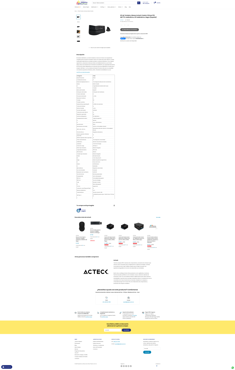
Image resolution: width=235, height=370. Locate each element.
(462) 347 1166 (116, 341)
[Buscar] (138, 3)
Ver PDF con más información (83, 72)
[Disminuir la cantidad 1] (121, 25)
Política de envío (97, 343)
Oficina (119, 7)
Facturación (77, 343)
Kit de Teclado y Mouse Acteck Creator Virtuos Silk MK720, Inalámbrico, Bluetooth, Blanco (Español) (152, 239)
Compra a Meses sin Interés (81, 356)
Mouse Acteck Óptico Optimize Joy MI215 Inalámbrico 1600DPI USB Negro (81, 239)
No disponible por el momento (129, 29)
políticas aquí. (89, 316)
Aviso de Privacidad (97, 347)
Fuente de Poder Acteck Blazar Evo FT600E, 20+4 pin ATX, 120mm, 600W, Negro (109, 239)
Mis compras (146, 3)
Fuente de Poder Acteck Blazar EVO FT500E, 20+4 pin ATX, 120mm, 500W (124, 238)
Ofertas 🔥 (77, 7)
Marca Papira (86, 7)
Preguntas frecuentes (80, 351)
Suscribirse (126, 330)
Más (130, 7)
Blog (126, 7)
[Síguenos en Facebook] (121, 366)
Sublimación (94, 7)
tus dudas (134, 315)
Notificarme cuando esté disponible (128, 40)
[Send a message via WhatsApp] (232, 367)
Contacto (77, 358)
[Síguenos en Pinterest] (126, 366)
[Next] (160, 237)
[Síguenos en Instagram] (124, 366)
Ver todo (158, 217)
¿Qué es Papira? (78, 341)
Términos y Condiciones (98, 345)
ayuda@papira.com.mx (128, 302)
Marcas (76, 349)
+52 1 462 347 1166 (106, 302)
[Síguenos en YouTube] (128, 366)
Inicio (76, 11)
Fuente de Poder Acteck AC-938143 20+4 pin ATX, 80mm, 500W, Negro (138, 238)
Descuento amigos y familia (81, 354)
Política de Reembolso (98, 341)
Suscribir (147, 352)
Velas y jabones (111, 7)
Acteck (121, 20)
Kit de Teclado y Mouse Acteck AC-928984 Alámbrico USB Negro (95, 231)
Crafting (102, 7)
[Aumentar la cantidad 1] (128, 25)
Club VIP (76, 352)
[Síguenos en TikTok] (131, 366)
